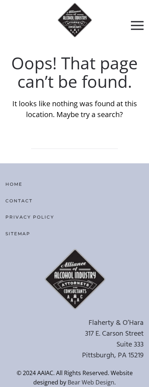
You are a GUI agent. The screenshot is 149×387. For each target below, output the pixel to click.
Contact (19, 200)
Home (13, 184)
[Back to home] (74, 20)
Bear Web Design (91, 382)
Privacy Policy (29, 217)
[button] (137, 25)
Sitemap (17, 233)
